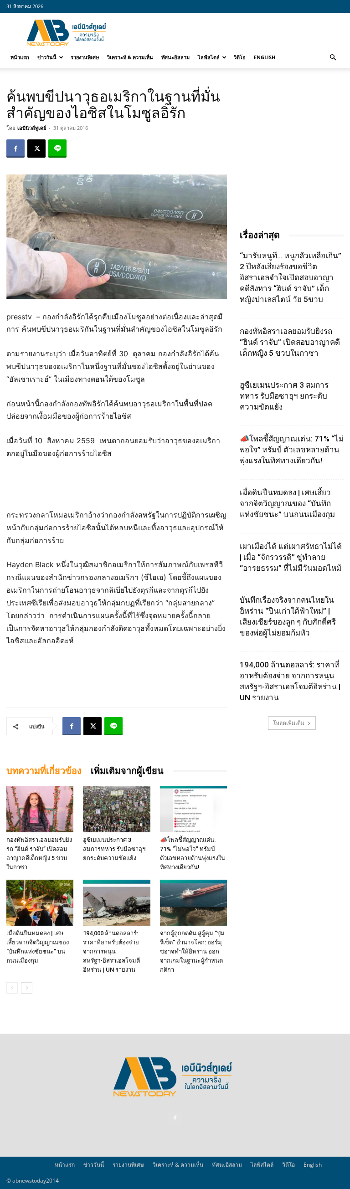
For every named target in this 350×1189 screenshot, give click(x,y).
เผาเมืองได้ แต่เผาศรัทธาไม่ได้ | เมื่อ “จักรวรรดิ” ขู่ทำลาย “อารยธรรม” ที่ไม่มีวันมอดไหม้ (291, 557)
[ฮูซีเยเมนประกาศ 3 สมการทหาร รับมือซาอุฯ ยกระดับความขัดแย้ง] (116, 809)
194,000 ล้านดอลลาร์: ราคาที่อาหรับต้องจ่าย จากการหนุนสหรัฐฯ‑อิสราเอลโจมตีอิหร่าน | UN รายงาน (111, 951)
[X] (36, 148)
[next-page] (26, 988)
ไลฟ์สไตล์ (209, 57)
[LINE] (57, 148)
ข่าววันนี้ (47, 57)
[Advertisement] (236, 32)
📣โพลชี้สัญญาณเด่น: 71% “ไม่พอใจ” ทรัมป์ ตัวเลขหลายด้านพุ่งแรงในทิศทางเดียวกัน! (292, 449)
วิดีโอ (240, 57)
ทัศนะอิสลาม (175, 57)
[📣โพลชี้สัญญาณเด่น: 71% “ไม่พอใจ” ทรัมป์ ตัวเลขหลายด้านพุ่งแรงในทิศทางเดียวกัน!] (193, 809)
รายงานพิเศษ (85, 57)
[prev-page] (12, 988)
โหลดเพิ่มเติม (288, 723)
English (264, 57)
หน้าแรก (19, 57)
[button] (333, 57)
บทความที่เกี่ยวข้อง (44, 770)
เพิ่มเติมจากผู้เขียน (127, 770)
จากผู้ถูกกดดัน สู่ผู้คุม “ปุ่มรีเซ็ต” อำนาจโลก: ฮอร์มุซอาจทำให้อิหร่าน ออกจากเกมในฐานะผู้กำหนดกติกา (192, 951)
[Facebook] (15, 148)
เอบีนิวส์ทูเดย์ (31, 127)
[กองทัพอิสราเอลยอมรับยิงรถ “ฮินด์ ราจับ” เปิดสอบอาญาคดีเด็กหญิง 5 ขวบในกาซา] (39, 809)
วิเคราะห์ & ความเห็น (130, 57)
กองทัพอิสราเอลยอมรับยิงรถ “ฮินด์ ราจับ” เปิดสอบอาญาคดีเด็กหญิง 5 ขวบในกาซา (290, 342)
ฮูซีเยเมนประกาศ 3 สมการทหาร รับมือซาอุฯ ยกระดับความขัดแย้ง (114, 848)
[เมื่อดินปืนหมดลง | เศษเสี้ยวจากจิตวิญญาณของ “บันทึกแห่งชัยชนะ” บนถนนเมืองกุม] (39, 903)
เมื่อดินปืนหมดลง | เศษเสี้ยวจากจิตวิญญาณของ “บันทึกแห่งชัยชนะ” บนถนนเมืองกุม (287, 503)
